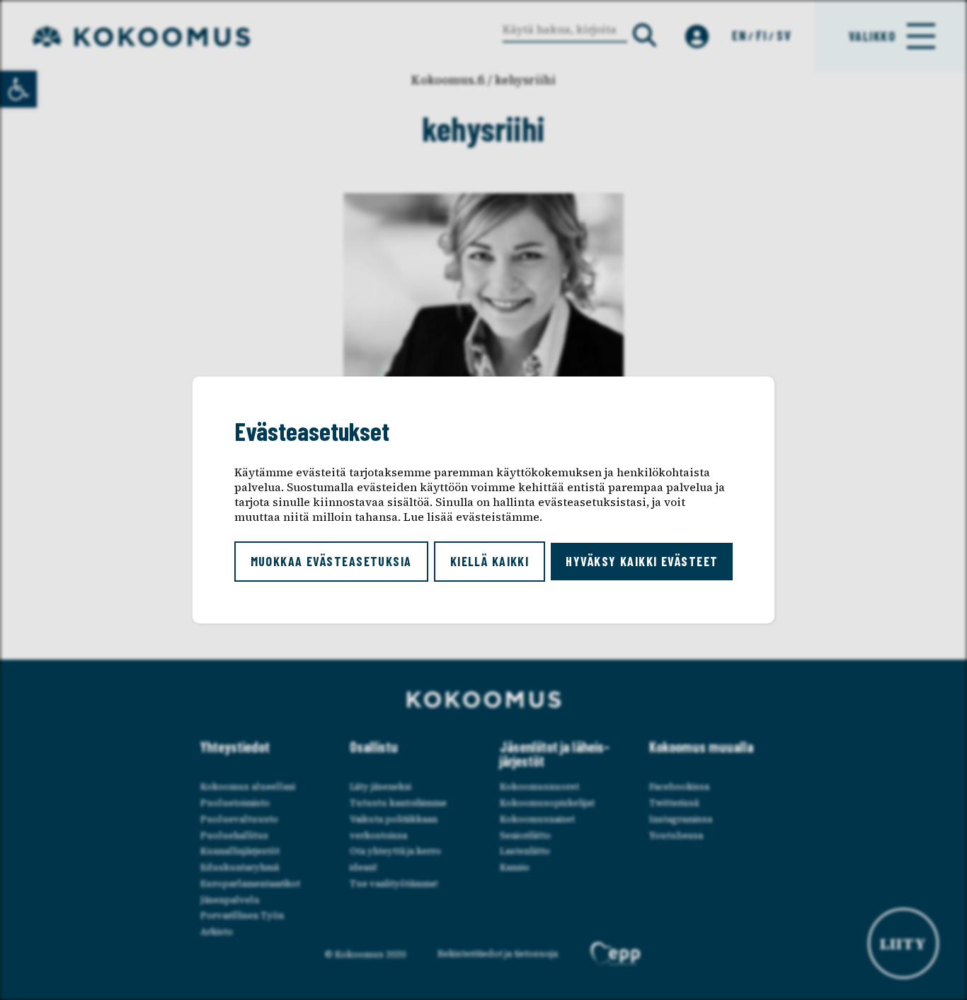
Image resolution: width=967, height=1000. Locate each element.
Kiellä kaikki (490, 561)
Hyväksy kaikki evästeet (642, 561)
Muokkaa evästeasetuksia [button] (331, 561)
